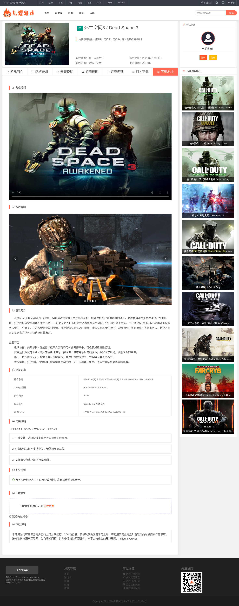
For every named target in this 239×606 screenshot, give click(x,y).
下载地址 (167, 72)
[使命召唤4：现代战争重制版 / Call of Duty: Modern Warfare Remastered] (208, 165)
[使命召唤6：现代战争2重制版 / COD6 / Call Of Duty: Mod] (208, 93)
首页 (41, 3)
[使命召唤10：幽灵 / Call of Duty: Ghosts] (208, 308)
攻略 (70, 3)
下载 (61, 3)
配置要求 (41, 72)
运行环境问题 (132, 574)
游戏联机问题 (132, 584)
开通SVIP (207, 3)
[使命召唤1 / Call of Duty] (208, 272)
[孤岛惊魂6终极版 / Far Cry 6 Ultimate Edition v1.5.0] (208, 380)
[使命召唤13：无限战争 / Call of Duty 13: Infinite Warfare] (208, 237)
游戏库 (58, 13)
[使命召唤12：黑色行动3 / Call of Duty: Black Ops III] (208, 416)
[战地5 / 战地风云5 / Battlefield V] (208, 201)
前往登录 (49, 506)
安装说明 (66, 72)
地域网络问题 (132, 588)
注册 (213, 58)
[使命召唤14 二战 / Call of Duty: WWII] (208, 129)
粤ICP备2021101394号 (135, 601)
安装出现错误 (132, 577)
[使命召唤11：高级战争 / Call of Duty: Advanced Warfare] (208, 344)
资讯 (51, 3)
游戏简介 (16, 72)
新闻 (70, 13)
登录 (232, 3)
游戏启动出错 (132, 581)
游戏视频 (116, 72)
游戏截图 (91, 72)
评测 (81, 13)
